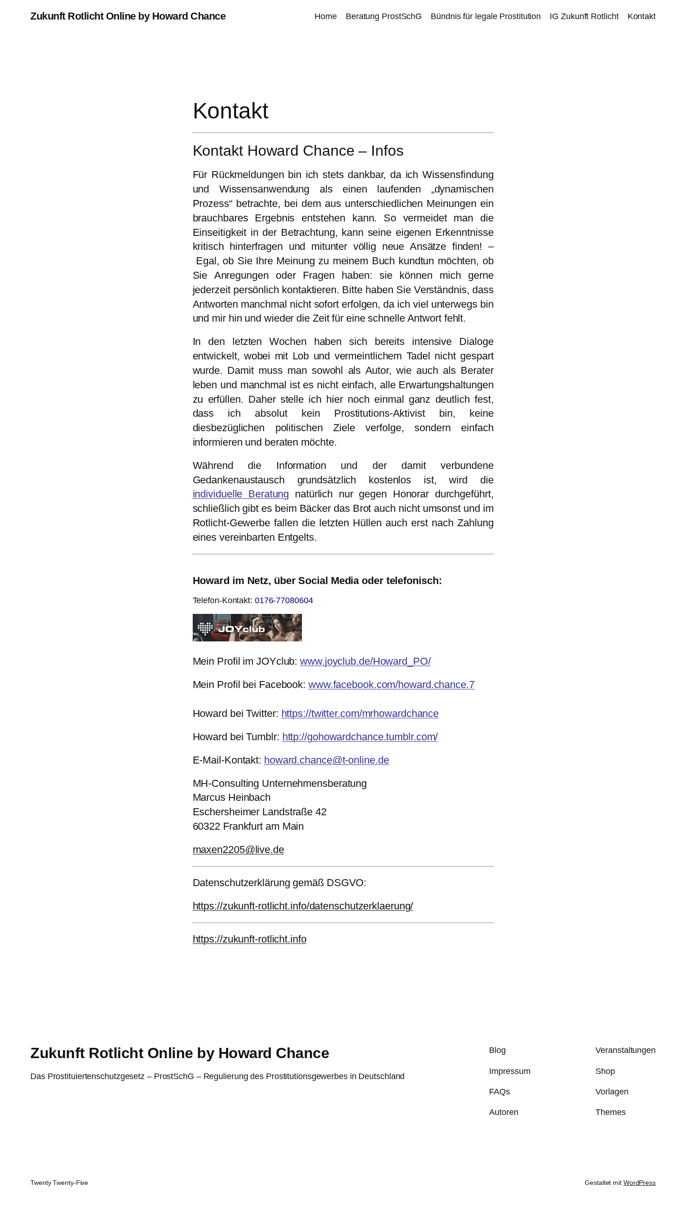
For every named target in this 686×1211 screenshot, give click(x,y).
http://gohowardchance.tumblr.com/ (360, 737)
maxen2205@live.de (238, 849)
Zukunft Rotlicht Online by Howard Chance (127, 16)
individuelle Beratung (241, 494)
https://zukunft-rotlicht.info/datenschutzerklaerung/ (303, 906)
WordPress (639, 1182)
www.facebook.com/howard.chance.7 (391, 684)
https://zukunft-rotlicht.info (250, 939)
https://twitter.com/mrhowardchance (360, 713)
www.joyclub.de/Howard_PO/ (365, 661)
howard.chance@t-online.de (326, 760)
